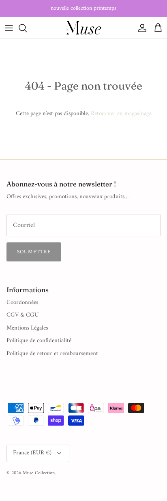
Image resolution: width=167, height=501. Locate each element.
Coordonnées (22, 302)
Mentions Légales (27, 328)
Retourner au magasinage (121, 113)
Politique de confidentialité (38, 340)
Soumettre (34, 252)
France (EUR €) (32, 452)
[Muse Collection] (83, 27)
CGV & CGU (22, 315)
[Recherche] (27, 28)
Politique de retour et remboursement (52, 353)
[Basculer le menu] (9, 28)
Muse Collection (39, 473)
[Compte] (140, 28)
